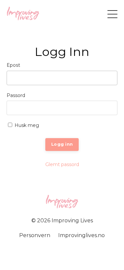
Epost (13, 65)
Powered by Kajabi (62, 253)
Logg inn (62, 144)
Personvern (34, 235)
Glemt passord (62, 164)
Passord (16, 95)
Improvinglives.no (81, 235)
